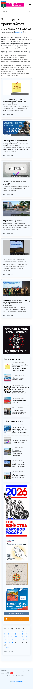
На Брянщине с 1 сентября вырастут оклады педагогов (14, 260)
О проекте (11, 676)
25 (9, 642)
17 (5, 639)
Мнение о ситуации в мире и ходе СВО (14, 183)
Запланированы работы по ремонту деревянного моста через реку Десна (14, 101)
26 (12, 642)
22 (23, 639)
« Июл (6, 648)
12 (12, 637)
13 (16, 637)
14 (19, 637)
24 (5, 642)
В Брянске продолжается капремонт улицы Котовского (15, 221)
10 (5, 637)
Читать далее (8, 114)
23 (27, 639)
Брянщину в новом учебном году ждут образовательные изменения (16, 302)
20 (16, 639)
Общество (18, 32)
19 (12, 639)
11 (8, 637)
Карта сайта (20, 676)
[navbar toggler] (30, 4)
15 (23, 637)
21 (19, 639)
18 (8, 639)
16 (26, 637)
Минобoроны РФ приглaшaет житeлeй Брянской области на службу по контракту (15, 142)
